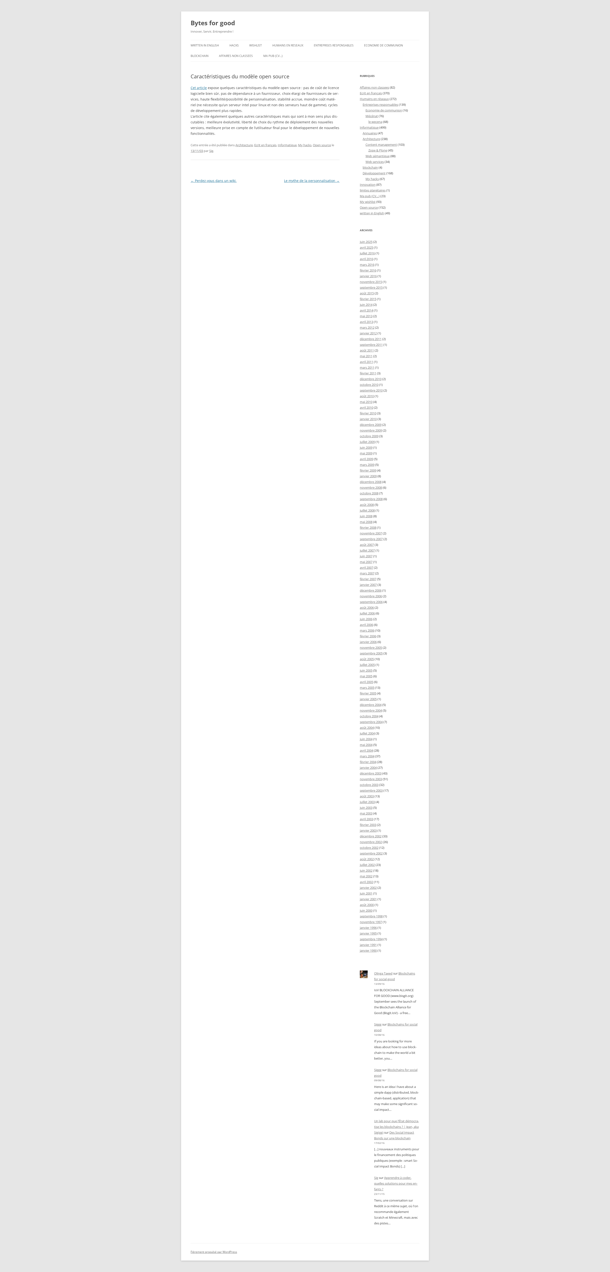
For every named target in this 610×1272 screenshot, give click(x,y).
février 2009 (368, 470)
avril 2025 (366, 247)
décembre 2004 (370, 705)
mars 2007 (367, 573)
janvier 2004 (368, 767)
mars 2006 (367, 630)
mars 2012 (367, 327)
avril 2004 (366, 750)
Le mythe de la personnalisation (312, 180)
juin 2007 (366, 556)
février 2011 (368, 373)
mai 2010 (366, 402)
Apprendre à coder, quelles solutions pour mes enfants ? (395, 1183)
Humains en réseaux (374, 99)
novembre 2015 (371, 282)
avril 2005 (366, 682)
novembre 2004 (371, 710)
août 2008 (367, 505)
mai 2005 (366, 676)
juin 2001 (366, 893)
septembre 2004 (371, 722)
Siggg (377, 1024)
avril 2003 (366, 819)
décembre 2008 (370, 482)
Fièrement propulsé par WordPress (214, 1252)
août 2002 (367, 859)
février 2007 (368, 579)
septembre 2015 (371, 287)
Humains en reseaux (287, 45)
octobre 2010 (369, 384)
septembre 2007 (371, 539)
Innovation (368, 184)
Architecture (244, 145)
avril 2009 (366, 459)
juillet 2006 (367, 613)
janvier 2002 (368, 887)
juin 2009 (366, 447)
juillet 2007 (367, 550)
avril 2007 (366, 567)
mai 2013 (366, 316)
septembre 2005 (371, 653)
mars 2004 (367, 756)
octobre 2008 (369, 493)
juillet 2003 (367, 802)
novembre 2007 (371, 533)
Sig (211, 151)
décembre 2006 (370, 590)
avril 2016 (366, 259)
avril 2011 (366, 362)
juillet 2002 (367, 865)
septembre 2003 (371, 790)
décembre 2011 (370, 339)
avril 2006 (366, 625)
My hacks (304, 145)
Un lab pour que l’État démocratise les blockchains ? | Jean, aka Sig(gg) (396, 1127)
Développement (374, 173)
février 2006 (368, 636)
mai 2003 (366, 813)
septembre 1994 (371, 939)
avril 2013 (366, 322)
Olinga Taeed (383, 973)
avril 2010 (366, 407)
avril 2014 (366, 310)
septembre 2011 (371, 344)
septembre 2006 (371, 602)
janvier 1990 (368, 950)
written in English (205, 45)
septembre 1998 (371, 916)
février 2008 (368, 527)
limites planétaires (373, 190)
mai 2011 (366, 356)
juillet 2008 (367, 510)
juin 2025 (366, 242)
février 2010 (368, 413)
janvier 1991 (368, 945)
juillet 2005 (367, 665)
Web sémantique (378, 156)
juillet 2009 (367, 442)
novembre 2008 (371, 487)
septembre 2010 (371, 390)
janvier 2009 (368, 476)
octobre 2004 (369, 716)
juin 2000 (366, 910)
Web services (375, 162)
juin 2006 (366, 619)
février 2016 (368, 270)
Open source (322, 145)
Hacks (234, 45)
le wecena (375, 122)
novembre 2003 (371, 779)
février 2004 (368, 762)
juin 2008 (366, 516)
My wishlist (368, 202)
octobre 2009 (369, 436)
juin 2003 (366, 807)
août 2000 (367, 905)
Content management (381, 144)
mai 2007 (366, 562)
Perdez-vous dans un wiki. (214, 180)
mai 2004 (366, 745)
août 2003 (367, 796)
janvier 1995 (368, 933)
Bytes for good (213, 23)
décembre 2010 (370, 379)
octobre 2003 (369, 785)
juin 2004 (366, 739)
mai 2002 (366, 876)
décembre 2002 (370, 836)
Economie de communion (383, 45)
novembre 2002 (371, 842)
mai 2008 (366, 522)
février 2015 (368, 299)
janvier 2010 (368, 419)
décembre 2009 (370, 424)
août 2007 (367, 545)
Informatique (287, 145)
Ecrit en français (265, 145)
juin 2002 (366, 870)
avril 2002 (366, 882)
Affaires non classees (236, 56)
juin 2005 (366, 670)
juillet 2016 (367, 253)
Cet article (199, 87)
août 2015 (367, 293)
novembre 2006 (371, 596)
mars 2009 (367, 465)
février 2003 (368, 825)
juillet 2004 (367, 733)
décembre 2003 (370, 773)
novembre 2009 (371, 430)
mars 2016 (367, 264)
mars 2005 (367, 687)
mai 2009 (366, 453)
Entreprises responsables (334, 45)
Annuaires (370, 133)
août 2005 (367, 659)
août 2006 (367, 607)
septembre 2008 (371, 499)
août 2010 (367, 396)
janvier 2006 (368, 642)
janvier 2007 (368, 585)
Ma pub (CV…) (273, 56)
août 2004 (367, 727)
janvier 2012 (368, 333)
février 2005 (368, 693)
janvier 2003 (368, 830)
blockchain (199, 56)
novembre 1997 (371, 922)
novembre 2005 (371, 647)
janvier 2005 (368, 699)
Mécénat (372, 116)
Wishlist (255, 45)
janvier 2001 (368, 899)
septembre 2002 (371, 853)
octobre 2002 (369, 847)
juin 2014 (366, 304)
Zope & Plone (377, 150)
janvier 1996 (368, 927)
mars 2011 (367, 367)
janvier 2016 (368, 276)
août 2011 (367, 350)
